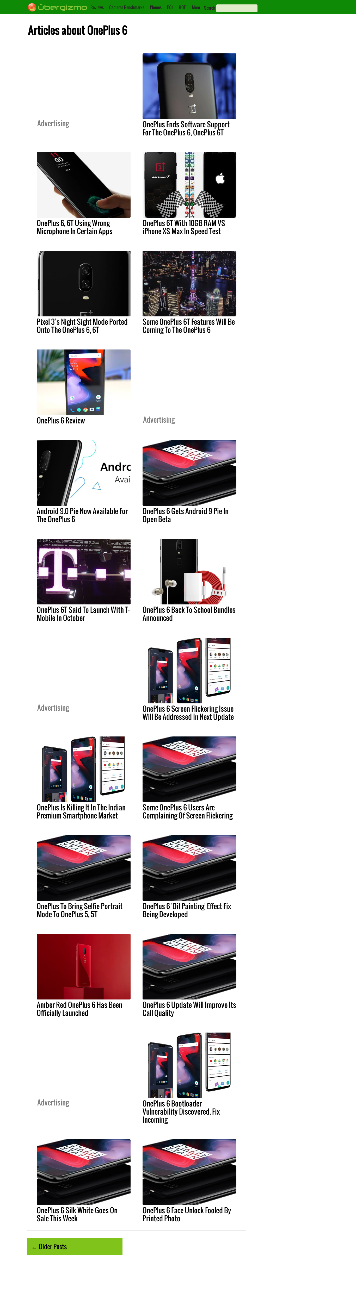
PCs (170, 7)
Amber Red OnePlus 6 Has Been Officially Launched (79, 1008)
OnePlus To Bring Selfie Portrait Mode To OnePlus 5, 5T (79, 910)
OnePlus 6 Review (61, 420)
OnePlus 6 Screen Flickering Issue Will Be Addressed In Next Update (188, 712)
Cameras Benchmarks (126, 7)
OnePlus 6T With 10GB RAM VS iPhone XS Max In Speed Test (184, 227)
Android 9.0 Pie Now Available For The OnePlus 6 (82, 515)
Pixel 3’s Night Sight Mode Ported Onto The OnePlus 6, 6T (82, 325)
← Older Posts (49, 1246)
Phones (156, 7)
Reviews (97, 7)
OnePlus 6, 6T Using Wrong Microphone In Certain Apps (75, 227)
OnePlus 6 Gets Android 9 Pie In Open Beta (186, 515)
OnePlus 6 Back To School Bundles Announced (189, 613)
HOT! (182, 7)
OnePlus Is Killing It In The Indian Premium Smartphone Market (81, 811)
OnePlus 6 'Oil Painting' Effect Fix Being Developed (187, 910)
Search (209, 8)
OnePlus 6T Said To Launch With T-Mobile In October (83, 613)
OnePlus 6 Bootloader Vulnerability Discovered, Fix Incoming (181, 1111)
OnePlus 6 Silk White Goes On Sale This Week (77, 1214)
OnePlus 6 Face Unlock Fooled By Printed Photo (187, 1214)
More (196, 7)
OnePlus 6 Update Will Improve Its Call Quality (189, 1008)
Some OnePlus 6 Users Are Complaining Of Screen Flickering (187, 811)
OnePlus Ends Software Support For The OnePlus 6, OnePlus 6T (186, 128)
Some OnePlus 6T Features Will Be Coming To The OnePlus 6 (189, 325)
